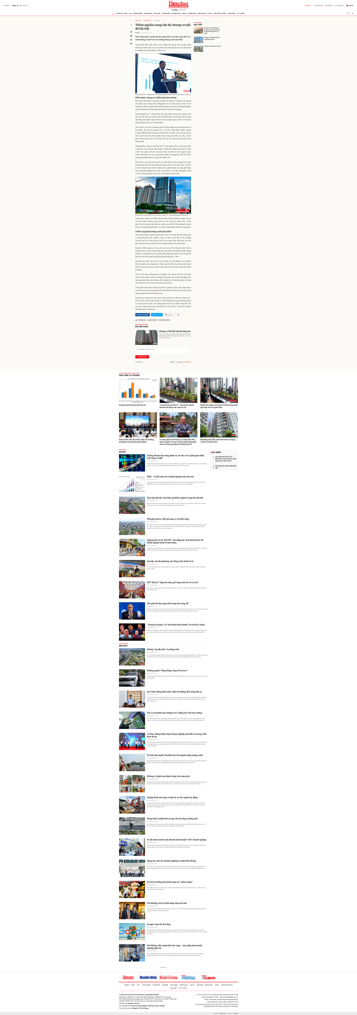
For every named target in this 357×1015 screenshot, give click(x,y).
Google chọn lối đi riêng (158, 924)
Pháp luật (157, 13)
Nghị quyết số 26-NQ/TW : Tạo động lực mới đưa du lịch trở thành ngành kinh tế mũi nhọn (175, 541)
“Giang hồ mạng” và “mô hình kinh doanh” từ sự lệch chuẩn (176, 625)
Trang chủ (138, 20)
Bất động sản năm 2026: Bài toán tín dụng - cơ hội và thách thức (218, 440)
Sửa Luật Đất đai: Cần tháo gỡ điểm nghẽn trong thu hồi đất (175, 498)
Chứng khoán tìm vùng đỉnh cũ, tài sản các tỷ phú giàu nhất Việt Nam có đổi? (175, 456)
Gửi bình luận (142, 356)
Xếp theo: (173, 362)
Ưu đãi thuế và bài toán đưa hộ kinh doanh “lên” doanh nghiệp (176, 840)
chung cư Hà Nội (152, 320)
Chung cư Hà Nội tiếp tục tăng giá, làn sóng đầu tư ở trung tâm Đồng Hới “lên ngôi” (212, 30)
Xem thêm (163, 967)
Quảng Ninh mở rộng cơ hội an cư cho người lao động (172, 797)
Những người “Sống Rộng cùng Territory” (167, 670)
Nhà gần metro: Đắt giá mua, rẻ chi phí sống (168, 519)
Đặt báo (329, 5)
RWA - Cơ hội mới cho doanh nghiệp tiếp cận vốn (170, 476)
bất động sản (142, 320)
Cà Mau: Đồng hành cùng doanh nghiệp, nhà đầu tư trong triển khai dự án (177, 735)
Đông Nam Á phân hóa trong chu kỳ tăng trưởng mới (172, 818)
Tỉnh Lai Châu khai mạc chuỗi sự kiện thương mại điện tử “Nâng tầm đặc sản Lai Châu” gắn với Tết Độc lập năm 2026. (176, 567)
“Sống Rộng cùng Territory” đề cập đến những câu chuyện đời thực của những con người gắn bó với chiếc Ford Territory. (177, 677)
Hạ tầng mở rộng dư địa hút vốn (132, 405)
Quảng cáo (340, 5)
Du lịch (210, 13)
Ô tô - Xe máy (241, 13)
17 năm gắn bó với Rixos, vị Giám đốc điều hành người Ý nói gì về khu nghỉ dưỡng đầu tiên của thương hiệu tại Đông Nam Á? (178, 441)
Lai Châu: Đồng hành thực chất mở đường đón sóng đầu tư (174, 692)
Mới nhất (7, 5)
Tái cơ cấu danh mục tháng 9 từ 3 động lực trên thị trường (174, 713)
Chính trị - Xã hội (121, 13)
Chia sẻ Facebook (143, 314)
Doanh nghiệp (138, 13)
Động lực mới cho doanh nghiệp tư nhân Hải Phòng (171, 861)
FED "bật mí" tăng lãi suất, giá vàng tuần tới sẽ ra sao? (172, 582)
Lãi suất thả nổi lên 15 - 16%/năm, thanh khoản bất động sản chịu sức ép (177, 406)
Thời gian (179, 362)
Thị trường (156, 20)
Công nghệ (231, 13)
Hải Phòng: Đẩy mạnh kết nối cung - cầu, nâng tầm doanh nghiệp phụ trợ (174, 946)
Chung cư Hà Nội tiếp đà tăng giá (174, 331)
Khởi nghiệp (166, 13)
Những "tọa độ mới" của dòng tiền (163, 649)
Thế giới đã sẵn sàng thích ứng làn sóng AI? (168, 603)
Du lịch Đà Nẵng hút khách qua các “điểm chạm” (170, 882)
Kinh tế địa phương (220, 13)
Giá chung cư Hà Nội (164, 320)
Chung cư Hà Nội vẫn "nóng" (212, 46)
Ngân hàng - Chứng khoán (197, 13)
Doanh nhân (148, 13)
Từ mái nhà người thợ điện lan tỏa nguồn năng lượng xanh (175, 755)
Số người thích (187, 362)
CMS (223, 1013)
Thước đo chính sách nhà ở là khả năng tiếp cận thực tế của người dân (218, 406)
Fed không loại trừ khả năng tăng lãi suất (167, 903)
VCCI (130, 13)
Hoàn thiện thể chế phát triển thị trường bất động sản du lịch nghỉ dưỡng (136, 440)
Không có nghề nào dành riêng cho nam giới (168, 776)
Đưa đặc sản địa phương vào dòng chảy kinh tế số (170, 561)
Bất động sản (175, 13)
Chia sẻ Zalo (157, 314)
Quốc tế (184, 13)
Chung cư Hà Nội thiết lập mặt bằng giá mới (211, 38)
